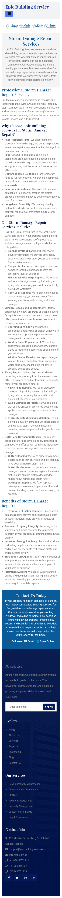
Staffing (12, 795)
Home (11, 729)
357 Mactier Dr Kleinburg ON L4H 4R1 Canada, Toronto (28, 841)
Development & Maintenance (24, 784)
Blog (11, 757)
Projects (13, 746)
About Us (13, 735)
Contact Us (14, 762)
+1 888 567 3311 (19, 860)
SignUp (49, 706)
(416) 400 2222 (18, 865)
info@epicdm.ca (18, 854)
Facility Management (20, 800)
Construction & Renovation (23, 789)
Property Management (20, 806)
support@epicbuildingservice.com (28, 849)
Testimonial (14, 751)
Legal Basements (18, 817)
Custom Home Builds (20, 811)
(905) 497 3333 (18, 871)
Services (13, 740)
